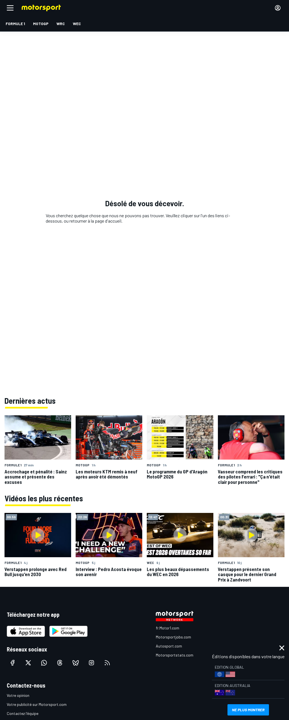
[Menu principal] (10, 7)
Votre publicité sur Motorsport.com (37, 704)
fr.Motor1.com (167, 627)
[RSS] (107, 662)
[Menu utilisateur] (277, 8)
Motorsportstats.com (174, 655)
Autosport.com (169, 646)
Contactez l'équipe (22, 713)
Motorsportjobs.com (173, 637)
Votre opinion (18, 695)
